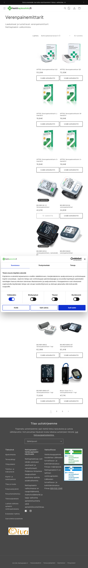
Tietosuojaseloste (12, 499)
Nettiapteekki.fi (23, 563)
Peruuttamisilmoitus (12, 494)
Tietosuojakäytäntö (49, 563)
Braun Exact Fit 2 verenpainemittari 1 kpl (68, 391)
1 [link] (50, 411)
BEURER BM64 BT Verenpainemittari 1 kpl (44, 391)
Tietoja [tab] (72, 265)
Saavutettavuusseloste (14, 518)
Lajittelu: (36, 36)
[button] (4, 8)
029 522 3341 (56, 488)
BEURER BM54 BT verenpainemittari (66, 345)
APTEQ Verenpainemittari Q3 (46, 69)
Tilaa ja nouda (10, 484)
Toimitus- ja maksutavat (9, 470)
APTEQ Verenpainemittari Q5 (70, 69)
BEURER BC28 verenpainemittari (66, 206)
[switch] (33, 299)
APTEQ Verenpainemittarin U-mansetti (71, 160)
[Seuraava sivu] (68, 411)
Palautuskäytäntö (12, 489)
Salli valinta (44, 308)
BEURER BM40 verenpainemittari (66, 252)
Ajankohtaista (10, 454)
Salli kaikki (72, 308)
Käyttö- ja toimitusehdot (10, 478)
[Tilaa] (60, 441)
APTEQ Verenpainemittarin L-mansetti (47, 114)
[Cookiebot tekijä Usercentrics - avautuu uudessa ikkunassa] (72, 259)
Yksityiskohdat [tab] (44, 265)
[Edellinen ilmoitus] (4, 2)
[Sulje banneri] (85, 259)
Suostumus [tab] (15, 265)
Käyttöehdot (61, 563)
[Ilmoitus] (83, 2)
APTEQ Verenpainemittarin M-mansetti (71, 114)
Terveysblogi (10, 459)
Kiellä (16, 308)
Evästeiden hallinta (12, 514)
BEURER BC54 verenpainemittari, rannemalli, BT (47, 253)
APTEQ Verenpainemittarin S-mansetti (47, 160)
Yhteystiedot (10, 464)
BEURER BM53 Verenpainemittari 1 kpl (44, 345)
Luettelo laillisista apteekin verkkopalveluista (12, 506)
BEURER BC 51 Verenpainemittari (42, 206)
